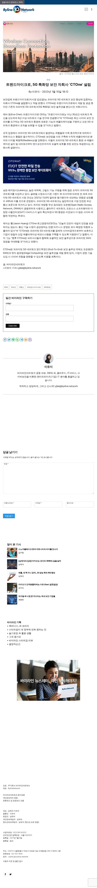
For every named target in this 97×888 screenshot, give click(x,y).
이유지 (36, 91)
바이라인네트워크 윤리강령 (14, 795)
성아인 (21, 588)
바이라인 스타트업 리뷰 (21, 640)
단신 (48, 80)
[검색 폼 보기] (86, 9)
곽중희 (21, 600)
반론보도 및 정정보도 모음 (13, 800)
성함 (7, 314)
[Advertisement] (48, 426)
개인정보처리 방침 (10, 798)
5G (6, 287)
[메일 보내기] (26, 340)
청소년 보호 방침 (32, 822)
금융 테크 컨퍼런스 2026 (12, 2)
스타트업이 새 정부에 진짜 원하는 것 (27, 629)
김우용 (21, 552)
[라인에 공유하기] (13, 340)
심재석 (21, 564)
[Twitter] (10, 874)
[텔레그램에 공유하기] (22, 340)
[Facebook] (5, 874)
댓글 (6, 464)
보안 (13, 287)
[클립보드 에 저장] (30, 340)
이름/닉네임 (9, 503)
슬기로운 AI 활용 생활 (20, 633)
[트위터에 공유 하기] (9, 340)
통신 (21, 287)
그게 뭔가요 (15, 636)
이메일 (9, 303)
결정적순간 (14, 644)
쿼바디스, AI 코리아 (19, 626)
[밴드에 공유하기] (18, 340)
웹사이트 (70, 503)
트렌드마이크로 (34, 287)
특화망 (47, 287)
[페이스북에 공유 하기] (5, 340)
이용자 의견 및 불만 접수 (13, 861)
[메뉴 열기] (91, 9)
